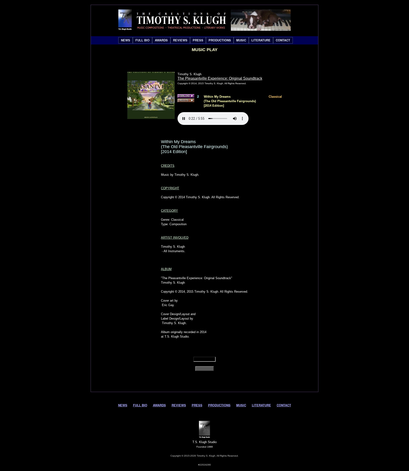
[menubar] (205, 40)
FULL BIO (142, 40)
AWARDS (161, 40)
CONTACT (283, 40)
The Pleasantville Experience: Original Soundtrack (220, 78)
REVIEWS (180, 40)
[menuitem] (125, 40)
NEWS (125, 40)
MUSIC (241, 40)
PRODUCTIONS (220, 40)
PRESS (198, 40)
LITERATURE (261, 40)
